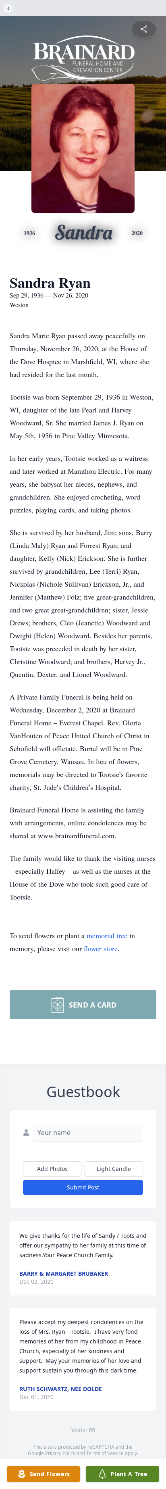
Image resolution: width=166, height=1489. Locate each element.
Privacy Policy (60, 1453)
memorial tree (107, 935)
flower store (101, 948)
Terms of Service (105, 1453)
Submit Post (83, 1187)
